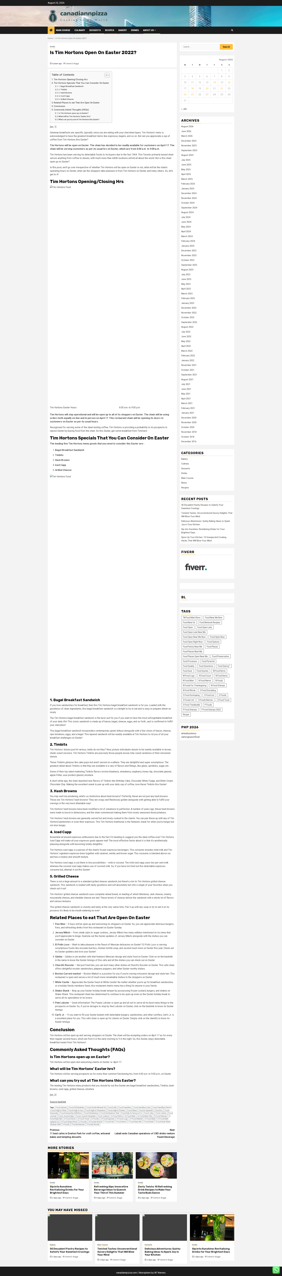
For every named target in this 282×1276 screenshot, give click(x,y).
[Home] (51, 30)
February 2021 (188, 408)
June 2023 (186, 279)
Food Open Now (217, 637)
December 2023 (188, 250)
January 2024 (187, 246)
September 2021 (189, 374)
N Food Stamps (218, 685)
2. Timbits (62, 89)
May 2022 (185, 341)
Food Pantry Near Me (192, 647)
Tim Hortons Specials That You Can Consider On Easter (81, 83)
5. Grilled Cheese (66, 99)
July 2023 (185, 274)
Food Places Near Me (192, 651)
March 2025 (187, 179)
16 (229, 82)
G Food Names (160, 1116)
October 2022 (187, 317)
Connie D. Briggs (72, 64)
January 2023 (187, 303)
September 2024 (189, 207)
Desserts (95, 30)
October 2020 (187, 427)
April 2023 (186, 289)
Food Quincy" (224, 666)
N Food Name (205, 681)
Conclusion (59, 106)
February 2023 (188, 298)
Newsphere (145, 1272)
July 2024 (185, 217)
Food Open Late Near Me (194, 632)
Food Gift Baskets (76, 1107)
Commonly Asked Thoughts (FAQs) (71, 110)
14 (214, 82)
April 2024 (186, 231)
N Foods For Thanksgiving (194, 685)
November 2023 (189, 255)
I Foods (66, 1124)
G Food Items (117, 1116)
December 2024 (188, 193)
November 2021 (189, 365)
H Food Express (107, 1119)
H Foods (83, 1122)
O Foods (222, 695)
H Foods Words (95, 1122)
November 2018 (189, 432)
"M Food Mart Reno (191, 618)
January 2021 (187, 413)
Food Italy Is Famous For (131, 1113)
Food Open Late (204, 627)
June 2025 (186, 164)
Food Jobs (149, 1113)
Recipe (186, 714)
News (184, 483)
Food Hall (112, 1107)
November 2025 (189, 145)
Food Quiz (187, 671)
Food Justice (103, 1116)
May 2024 (185, 226)
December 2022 (188, 308)
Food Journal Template (86, 1116)
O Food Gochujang (191, 695)
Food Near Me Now (213, 618)
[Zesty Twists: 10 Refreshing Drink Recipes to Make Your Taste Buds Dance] (156, 1165)
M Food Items (219, 671)
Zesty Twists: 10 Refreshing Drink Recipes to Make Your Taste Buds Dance (155, 1189)
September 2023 (189, 265)
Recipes (109, 30)
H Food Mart (150, 1119)
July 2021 (185, 384)
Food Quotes (202, 671)
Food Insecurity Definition (71, 1113)
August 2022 (187, 327)
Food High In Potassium (95, 1110)
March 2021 (187, 403)
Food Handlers (125, 1107)
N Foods (219, 681)
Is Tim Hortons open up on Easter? (73, 113)
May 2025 (185, 169)
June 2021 (186, 389)
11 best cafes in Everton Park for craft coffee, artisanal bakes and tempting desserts (80, 1133)
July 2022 (185, 331)
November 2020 (189, 422)
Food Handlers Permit (162, 1107)
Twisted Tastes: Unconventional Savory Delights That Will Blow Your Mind (117, 1251)
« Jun (184, 109)
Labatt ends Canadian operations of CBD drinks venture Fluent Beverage (145, 1133)
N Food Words (189, 690)
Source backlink (58, 1101)
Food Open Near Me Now (194, 637)
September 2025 (189, 150)
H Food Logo (122, 1119)
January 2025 (187, 188)
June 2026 (186, 131)
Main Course (63, 30)
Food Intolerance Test (110, 1113)
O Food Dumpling (208, 690)
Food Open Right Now (193, 642)
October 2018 (187, 436)
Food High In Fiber (58, 1110)
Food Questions (206, 666)
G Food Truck (83, 1119)
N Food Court (205, 676)
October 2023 (187, 260)
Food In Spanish (146, 1110)
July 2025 (185, 160)
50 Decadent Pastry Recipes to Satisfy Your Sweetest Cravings (69, 1250)
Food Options (213, 642)
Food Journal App (66, 1116)
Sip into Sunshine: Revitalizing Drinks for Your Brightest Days (67, 1189)
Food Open (188, 627)
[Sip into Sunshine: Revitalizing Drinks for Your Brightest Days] (68, 1165)
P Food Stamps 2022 (211, 710)
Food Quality (188, 666)
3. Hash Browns (65, 93)
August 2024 (187, 212)
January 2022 (187, 360)
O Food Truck (223, 700)
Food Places (212, 647)
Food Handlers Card (141, 1107)
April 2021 (186, 398)
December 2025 (188, 141)
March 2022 (187, 351)
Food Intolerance (91, 1113)
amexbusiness (188, 733)
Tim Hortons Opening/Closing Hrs (71, 79)
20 (207, 88)
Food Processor (190, 661)
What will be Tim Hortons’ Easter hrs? (74, 116)
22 (221, 88)
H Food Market (136, 1119)
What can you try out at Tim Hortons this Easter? (78, 119)
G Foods (95, 1119)
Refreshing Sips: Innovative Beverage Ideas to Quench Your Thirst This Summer (111, 1189)
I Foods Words (93, 1124)
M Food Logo (189, 676)
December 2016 (188, 441)
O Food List (209, 695)
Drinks (135, 30)
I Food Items (121, 1122)
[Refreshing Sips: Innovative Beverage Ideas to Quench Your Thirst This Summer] (112, 1165)
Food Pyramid (208, 661)
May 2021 (185, 394)
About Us (148, 30)
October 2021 (187, 370)
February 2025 (188, 184)
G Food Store (69, 1119)
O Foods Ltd (188, 700)
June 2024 (186, 222)
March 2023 (187, 293)
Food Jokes (161, 1113)
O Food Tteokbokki (191, 705)
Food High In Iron (76, 1110)
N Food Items (222, 676)
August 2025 (187, 155)
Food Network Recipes (210, 622)
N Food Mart (188, 681)
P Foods (208, 705)
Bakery (122, 30)
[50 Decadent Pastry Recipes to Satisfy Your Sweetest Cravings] (70, 1227)
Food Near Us (189, 622)
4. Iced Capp (64, 96)
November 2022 (189, 312)
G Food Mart (130, 1116)
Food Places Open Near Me (195, 656)
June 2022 (186, 336)
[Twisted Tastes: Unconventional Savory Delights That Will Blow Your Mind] (117, 1227)
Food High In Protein (116, 1110)
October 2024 (187, 203)
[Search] (232, 30)
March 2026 (187, 136)
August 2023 (187, 269)
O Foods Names (205, 700)
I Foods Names (78, 1124)
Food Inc (159, 1110)
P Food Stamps (190, 710)
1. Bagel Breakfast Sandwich (71, 86)
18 (192, 88)
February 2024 (188, 241)
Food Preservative (220, 656)
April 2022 (186, 346)
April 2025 (186, 174)
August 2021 (187, 379)
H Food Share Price (69, 1122)
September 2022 (189, 322)
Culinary (79, 30)
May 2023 (185, 284)
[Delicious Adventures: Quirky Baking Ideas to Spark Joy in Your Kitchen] (164, 1227)
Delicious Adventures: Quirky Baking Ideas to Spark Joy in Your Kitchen (163, 1251)
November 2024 (189, 198)
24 (185, 94)
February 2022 (188, 355)
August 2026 (187, 126)
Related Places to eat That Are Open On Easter (77, 102)
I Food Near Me (135, 1122)
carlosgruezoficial (190, 737)
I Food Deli (109, 1122)
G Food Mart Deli (145, 1116)
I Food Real (148, 1122)
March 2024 (187, 236)
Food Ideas (132, 1110)
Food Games (61, 1107)
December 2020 (188, 417)
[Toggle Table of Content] (105, 75)
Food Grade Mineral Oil (96, 1107)
